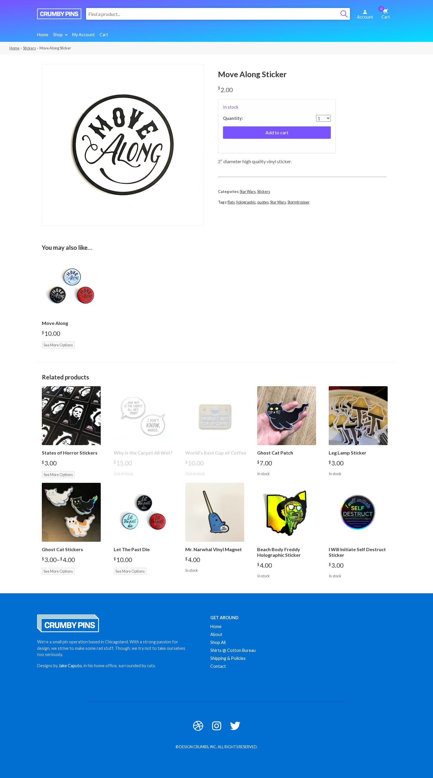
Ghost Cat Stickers (62, 549)
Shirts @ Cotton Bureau (233, 650)
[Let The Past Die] (143, 512)
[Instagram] (217, 725)
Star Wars (248, 191)
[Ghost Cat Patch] (286, 415)
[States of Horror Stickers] (71, 415)
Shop (58, 34)
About (216, 634)
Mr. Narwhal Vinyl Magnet (213, 549)
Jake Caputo (70, 665)
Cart (385, 13)
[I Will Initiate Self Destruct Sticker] (358, 512)
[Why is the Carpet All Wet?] (143, 415)
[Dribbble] (198, 725)
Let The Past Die (132, 549)
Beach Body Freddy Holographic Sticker (279, 552)
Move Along (55, 323)
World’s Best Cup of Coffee (215, 452)
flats (231, 202)
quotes (263, 202)
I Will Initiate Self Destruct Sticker (357, 552)
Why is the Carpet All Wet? (143, 452)
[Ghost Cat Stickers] (71, 512)
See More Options (58, 345)
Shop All (218, 642)
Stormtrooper (298, 202)
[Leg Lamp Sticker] (358, 415)
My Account (83, 34)
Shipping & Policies (228, 658)
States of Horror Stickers (69, 452)
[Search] (344, 14)
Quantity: (233, 118)
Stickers (29, 48)
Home (42, 34)
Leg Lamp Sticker (347, 452)
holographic (246, 202)
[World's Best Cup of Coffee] (214, 415)
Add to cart (276, 132)
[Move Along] (71, 286)
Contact (218, 666)
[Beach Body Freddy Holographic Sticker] (286, 512)
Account (365, 16)
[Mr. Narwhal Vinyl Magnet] (214, 512)
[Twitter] (235, 725)
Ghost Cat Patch (275, 452)
